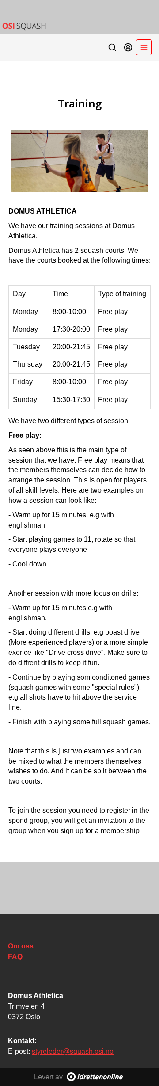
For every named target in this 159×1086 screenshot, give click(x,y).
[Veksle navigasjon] (144, 47)
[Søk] (112, 47)
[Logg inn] (128, 47)
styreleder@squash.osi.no (73, 1051)
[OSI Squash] (79, 17)
